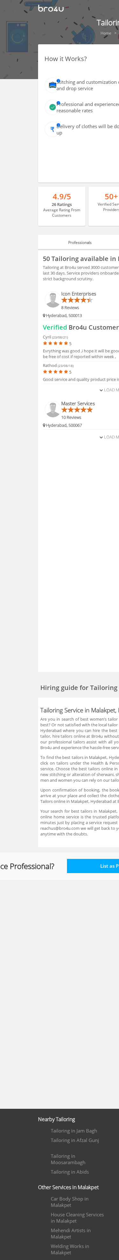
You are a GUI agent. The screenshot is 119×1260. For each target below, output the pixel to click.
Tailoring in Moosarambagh (68, 1159)
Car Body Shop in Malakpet (70, 1201)
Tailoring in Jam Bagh (74, 1130)
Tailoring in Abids (70, 1172)
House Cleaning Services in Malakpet (77, 1217)
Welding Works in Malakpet (70, 1249)
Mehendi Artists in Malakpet (71, 1233)
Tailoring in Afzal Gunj (75, 1140)
